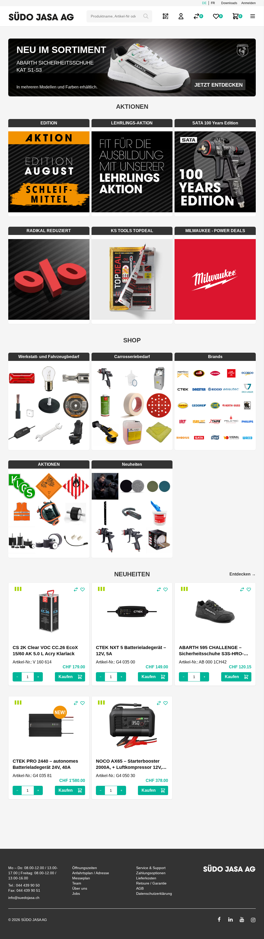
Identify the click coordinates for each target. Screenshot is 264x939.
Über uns (79, 888)
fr (213, 3)
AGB (140, 888)
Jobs (76, 893)
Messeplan (81, 878)
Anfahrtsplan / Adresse (90, 873)
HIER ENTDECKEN (220, 85)
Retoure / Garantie (151, 883)
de (204, 3)
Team (76, 883)
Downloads (229, 3)
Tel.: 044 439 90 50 (24, 885)
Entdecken (242, 574)
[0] (196, 16)
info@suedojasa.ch (23, 898)
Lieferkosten (146, 878)
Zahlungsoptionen (151, 873)
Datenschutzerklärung (154, 893)
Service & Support (151, 868)
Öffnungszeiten (84, 868)
